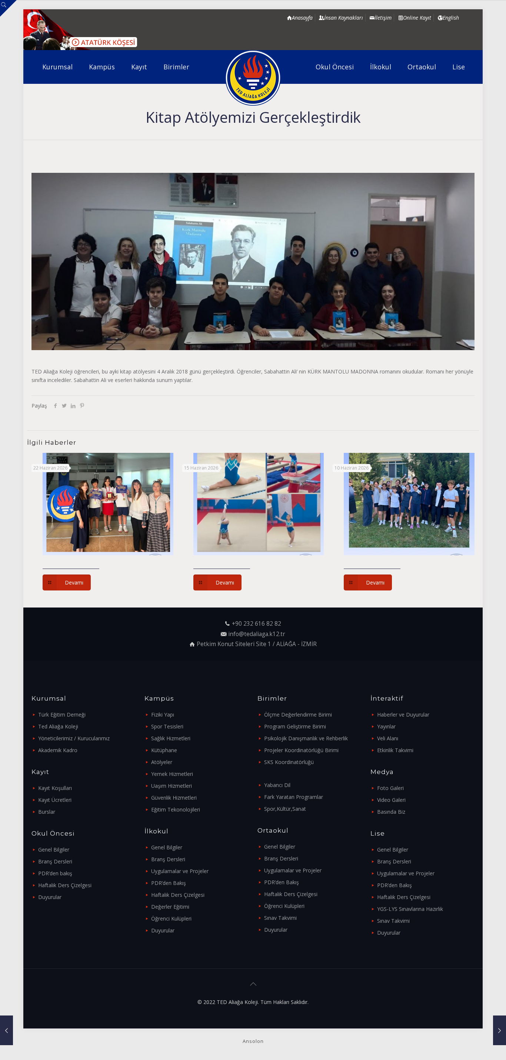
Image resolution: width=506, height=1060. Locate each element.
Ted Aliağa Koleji (58, 726)
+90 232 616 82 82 (256, 624)
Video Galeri (391, 799)
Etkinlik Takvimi (395, 750)
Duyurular (49, 897)
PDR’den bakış (55, 873)
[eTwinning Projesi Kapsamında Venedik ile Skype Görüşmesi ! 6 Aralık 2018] (6, 1030)
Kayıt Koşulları (55, 787)
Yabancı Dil (277, 785)
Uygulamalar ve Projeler (180, 871)
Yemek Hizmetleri (172, 773)
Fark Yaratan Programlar (293, 796)
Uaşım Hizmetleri (171, 785)
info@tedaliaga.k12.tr (256, 634)
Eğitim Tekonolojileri (175, 809)
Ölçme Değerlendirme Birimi (298, 714)
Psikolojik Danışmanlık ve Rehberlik (306, 738)
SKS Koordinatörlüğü (289, 762)
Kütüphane (164, 750)
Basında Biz (391, 811)
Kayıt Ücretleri (54, 799)
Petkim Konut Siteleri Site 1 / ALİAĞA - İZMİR (257, 644)
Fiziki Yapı (162, 714)
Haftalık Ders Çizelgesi (64, 885)
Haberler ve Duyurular (403, 714)
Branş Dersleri (55, 861)
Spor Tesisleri (167, 726)
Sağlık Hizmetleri (170, 738)
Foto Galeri (390, 787)
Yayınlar (386, 726)
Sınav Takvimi (280, 917)
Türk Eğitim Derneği (62, 714)
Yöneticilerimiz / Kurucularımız (74, 738)
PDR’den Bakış (168, 882)
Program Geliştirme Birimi (295, 726)
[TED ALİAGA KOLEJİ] (253, 78)
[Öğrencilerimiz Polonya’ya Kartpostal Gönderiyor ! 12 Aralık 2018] (499, 1030)
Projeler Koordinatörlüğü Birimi (301, 750)
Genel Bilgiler (53, 849)
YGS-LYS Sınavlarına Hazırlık (410, 908)
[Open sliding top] (8, 8)
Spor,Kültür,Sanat (285, 808)
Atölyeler (161, 762)
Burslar (46, 811)
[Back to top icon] (253, 984)
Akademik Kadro (57, 750)
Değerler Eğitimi (170, 906)
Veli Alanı (387, 738)
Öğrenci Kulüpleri (171, 918)
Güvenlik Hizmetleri (174, 797)
